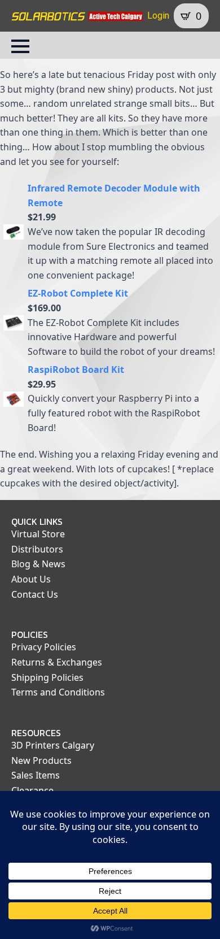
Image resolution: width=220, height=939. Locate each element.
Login (158, 15)
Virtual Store (38, 534)
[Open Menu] (20, 46)
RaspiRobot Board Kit (76, 369)
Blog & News (38, 564)
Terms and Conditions (58, 692)
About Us (31, 579)
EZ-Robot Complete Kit (78, 293)
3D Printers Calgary (52, 745)
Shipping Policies (47, 677)
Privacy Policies (43, 647)
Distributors (37, 549)
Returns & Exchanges (56, 662)
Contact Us (34, 594)
